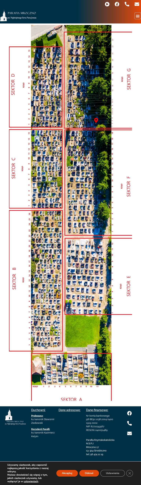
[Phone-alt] (127, 4)
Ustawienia (112, 473)
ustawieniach (31, 481)
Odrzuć (89, 473)
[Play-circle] (107, 4)
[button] (138, 16)
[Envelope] (137, 4)
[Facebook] (117, 4)
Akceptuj (67, 473)
